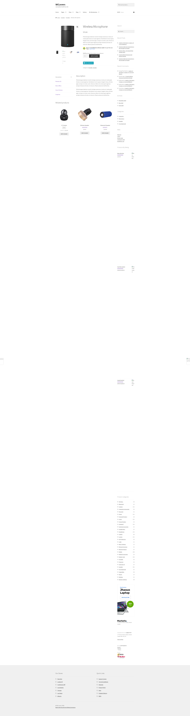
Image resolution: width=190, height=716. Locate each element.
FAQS (100, 696)
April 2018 (121, 105)
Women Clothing (123, 579)
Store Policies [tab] (59, 90)
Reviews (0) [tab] (58, 81)
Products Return (103, 693)
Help (100, 690)
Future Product (122, 522)
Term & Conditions (103, 682)
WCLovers (60, 4)
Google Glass (122, 529)
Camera (121, 507)
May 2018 (121, 103)
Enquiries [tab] (58, 94)
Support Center (103, 679)
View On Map (120, 639)
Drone (120, 514)
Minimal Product (123, 549)
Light (120, 542)
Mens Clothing (122, 544)
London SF (60, 682)
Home (57, 12)
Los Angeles (60, 687)
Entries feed (120, 138)
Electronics (121, 118)
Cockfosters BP (61, 684)
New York (59, 679)
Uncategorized (122, 124)
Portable (68, 17)
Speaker (63, 17)
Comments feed (121, 139)
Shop (70, 12)
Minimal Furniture (123, 547)
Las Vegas (59, 693)
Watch (120, 574)
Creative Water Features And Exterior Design (125, 55)
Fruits (120, 519)
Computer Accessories (124, 509)
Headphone (121, 532)
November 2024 (122, 100)
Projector (121, 562)
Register (119, 134)
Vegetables (121, 572)
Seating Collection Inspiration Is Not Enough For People (126, 47)
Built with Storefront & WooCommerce (65, 707)
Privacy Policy (102, 687)
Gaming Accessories (123, 527)
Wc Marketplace (93, 12)
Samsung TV (122, 564)
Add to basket (94, 56)
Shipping (101, 684)
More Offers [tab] (58, 86)
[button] (77, 27)
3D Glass (121, 501)
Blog (77, 12)
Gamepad (121, 524)
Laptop (120, 537)
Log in (118, 136)
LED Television (122, 539)
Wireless (121, 577)
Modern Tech (122, 557)
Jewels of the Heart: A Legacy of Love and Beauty (126, 43)
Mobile (120, 552)
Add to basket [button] (64, 134)
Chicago (59, 690)
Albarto (59, 696)
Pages (62, 12)
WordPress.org (120, 141)
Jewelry (120, 534)
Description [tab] (58, 77)
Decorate (121, 511)
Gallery (85, 12)
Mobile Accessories (123, 554)
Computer (121, 116)
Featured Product (123, 517)
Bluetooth (121, 504)
